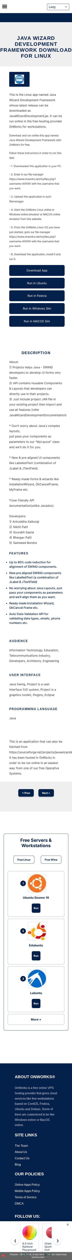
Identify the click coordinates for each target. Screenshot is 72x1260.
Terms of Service (26, 1197)
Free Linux (23, 859)
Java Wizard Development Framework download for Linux (36, 47)
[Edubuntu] (38, 931)
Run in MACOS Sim (37, 321)
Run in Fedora (37, 296)
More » (36, 1019)
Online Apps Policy (27, 1184)
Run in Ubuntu (37, 283)
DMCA (19, 1203)
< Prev (26, 792)
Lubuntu (36, 993)
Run (36, 908)
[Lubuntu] (38, 978)
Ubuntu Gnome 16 (36, 897)
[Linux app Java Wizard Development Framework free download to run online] (19, 79)
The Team (21, 1145)
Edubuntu (36, 945)
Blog (18, 1164)
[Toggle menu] (4, 6)
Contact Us (22, 1158)
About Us (21, 1152)
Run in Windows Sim (37, 308)
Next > (46, 792)
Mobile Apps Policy (27, 1191)
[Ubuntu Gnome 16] (38, 883)
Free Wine (51, 859)
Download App (37, 270)
